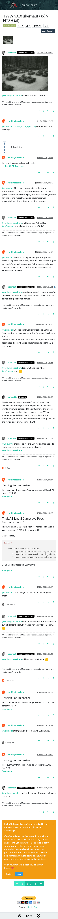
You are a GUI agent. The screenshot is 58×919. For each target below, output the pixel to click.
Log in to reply (48, 31)
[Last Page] (41, 883)
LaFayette (12, 397)
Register (9, 874)
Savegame (7, 496)
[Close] (52, 824)
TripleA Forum (28, 4)
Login (19, 874)
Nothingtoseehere (16, 121)
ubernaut (12, 53)
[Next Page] (35, 883)
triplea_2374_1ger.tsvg (25, 126)
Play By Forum (9, 26)
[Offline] (5, 52)
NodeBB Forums (33, 907)
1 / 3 (29, 883)
